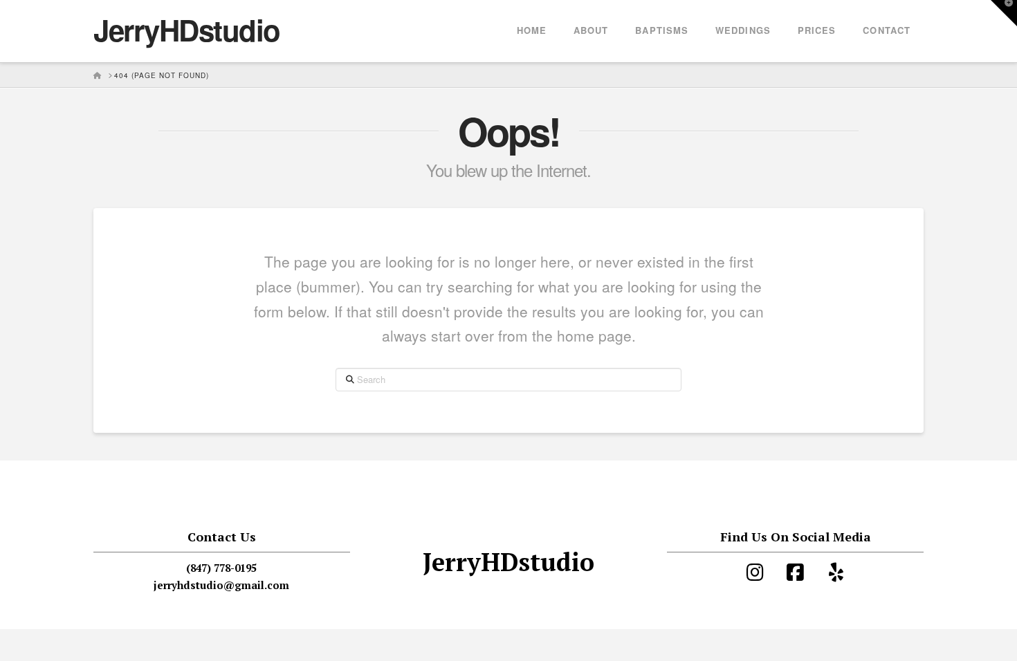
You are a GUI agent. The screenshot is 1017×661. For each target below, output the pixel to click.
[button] (1004, 13)
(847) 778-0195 (221, 568)
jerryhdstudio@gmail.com (221, 585)
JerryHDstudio (186, 29)
